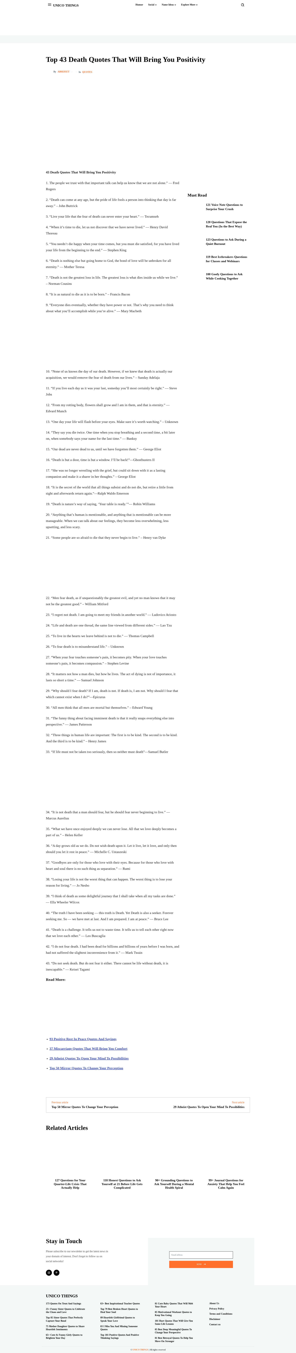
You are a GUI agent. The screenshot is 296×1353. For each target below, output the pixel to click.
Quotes (87, 72)
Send (199, 1264)
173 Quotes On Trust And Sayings (63, 1303)
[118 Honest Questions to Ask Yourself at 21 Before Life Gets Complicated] (122, 1154)
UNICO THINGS (140, 1350)
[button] (242, 4)
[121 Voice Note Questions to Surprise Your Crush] (195, 209)
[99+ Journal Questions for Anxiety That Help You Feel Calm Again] (226, 1154)
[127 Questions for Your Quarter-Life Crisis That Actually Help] (70, 1154)
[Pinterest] (230, 71)
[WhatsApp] (246, 71)
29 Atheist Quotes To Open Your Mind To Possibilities (89, 1058)
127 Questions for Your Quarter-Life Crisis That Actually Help (70, 1184)
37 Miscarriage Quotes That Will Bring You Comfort (88, 1048)
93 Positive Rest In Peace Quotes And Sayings (83, 1039)
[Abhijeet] (49, 72)
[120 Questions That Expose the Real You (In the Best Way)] (195, 226)
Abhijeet (63, 72)
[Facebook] (223, 71)
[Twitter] (238, 71)
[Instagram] (49, 1273)
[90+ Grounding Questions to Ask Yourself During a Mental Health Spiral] (174, 1154)
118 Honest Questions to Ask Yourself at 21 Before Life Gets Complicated (122, 1184)
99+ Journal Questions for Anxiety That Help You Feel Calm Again (225, 1184)
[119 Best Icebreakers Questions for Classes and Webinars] (195, 261)
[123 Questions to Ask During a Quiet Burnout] (195, 243)
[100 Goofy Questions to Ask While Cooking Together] (195, 278)
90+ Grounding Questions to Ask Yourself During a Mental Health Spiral (174, 1184)
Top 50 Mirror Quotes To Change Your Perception (86, 1068)
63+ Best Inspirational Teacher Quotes (120, 1303)
